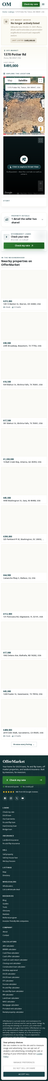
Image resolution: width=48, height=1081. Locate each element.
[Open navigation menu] (43, 4)
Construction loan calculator (14, 967)
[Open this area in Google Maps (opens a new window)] (8, 133)
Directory (6, 875)
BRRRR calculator (9, 949)
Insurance (8, 836)
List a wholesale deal (11, 889)
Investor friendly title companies (16, 921)
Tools (5, 907)
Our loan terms (9, 819)
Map (4, 872)
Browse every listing (23, 744)
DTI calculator (8, 980)
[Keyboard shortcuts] (15, 134)
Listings (11, 12)
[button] (24, 165)
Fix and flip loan (9, 822)
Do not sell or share (24, 1068)
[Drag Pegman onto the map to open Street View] (40, 129)
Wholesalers (8, 886)
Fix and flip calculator (11, 987)
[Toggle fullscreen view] (40, 80)
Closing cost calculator (12, 963)
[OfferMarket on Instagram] (11, 798)
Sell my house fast (10, 857)
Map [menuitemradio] (10, 80)
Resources (8, 896)
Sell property (8, 854)
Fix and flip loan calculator (13, 991)
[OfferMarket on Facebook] (5, 798)
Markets (6, 914)
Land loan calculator (11, 998)
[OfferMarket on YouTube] (22, 798)
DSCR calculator (9, 974)
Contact (6, 935)
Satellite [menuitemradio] (22, 80)
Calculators (10, 942)
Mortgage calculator (11, 1005)
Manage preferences (24, 1062)
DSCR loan (7, 815)
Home (4, 12)
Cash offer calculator (11, 956)
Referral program (10, 917)
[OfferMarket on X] (16, 798)
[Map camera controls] (40, 119)
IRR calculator (8, 994)
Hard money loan (10, 826)
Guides (6, 903)
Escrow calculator (10, 984)
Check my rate (31, 4)
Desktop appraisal (10, 970)
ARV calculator (8, 946)
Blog (4, 900)
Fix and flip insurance (11, 843)
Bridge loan (7, 829)
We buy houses (9, 861)
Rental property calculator (13, 1012)
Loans (6, 808)
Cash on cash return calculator (15, 960)
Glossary (6, 910)
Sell (5, 850)
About (5, 931)
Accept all (24, 1074)
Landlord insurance (11, 840)
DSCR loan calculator (11, 977)
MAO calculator (9, 1001)
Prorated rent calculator (12, 1008)
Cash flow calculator (11, 953)
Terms (42, 133)
